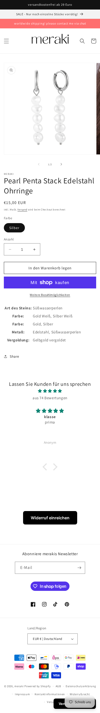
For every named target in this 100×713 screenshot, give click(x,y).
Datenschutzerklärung (81, 686)
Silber (14, 227)
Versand (22, 209)
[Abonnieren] (79, 568)
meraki (19, 686)
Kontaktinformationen (50, 694)
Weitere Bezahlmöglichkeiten (50, 295)
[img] (50, 390)
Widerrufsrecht (80, 694)
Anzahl (9, 239)
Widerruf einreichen (50, 517)
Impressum (22, 694)
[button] (6, 41)
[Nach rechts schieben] (61, 164)
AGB (58, 686)
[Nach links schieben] (38, 164)
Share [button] (14, 356)
